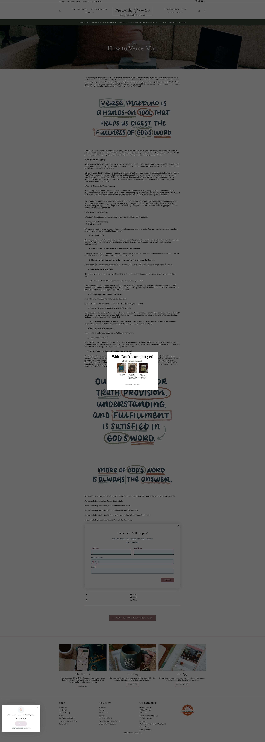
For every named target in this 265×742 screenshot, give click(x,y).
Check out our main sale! (132, 361)
